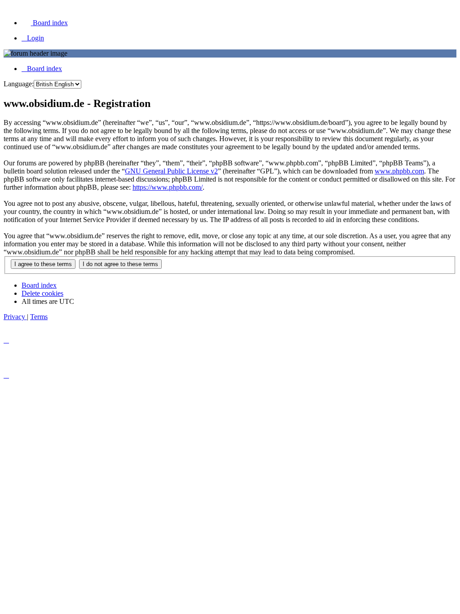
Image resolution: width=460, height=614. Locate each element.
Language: (19, 84)
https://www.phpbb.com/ (168, 187)
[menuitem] (45, 23)
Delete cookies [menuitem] (42, 293)
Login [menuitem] (35, 38)
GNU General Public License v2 (171, 171)
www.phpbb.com (399, 171)
